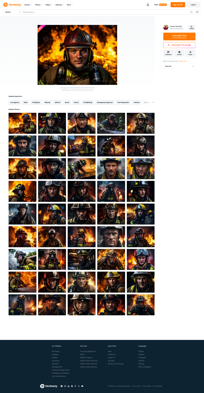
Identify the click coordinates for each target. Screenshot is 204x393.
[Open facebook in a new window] (62, 386)
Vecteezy (55, 354)
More (69, 5)
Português (142, 358)
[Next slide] (151, 102)
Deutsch (141, 361)
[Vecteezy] (12, 5)
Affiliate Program (86, 358)
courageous (14, 102)
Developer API (57, 367)
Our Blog (111, 361)
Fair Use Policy (157, 386)
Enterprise (55, 361)
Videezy (54, 358)
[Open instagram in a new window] (65, 386)
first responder (123, 102)
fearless (137, 102)
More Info (168, 66)
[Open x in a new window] (79, 386)
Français (141, 364)
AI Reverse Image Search (61, 370)
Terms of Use (136, 386)
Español (141, 354)
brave (67, 102)
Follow (192, 29)
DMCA (82, 354)
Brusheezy (55, 351)
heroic (76, 102)
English (141, 351)
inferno (57, 102)
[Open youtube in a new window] (82, 386)
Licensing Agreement (88, 351)
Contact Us (112, 354)
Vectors (27, 5)
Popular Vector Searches (89, 361)
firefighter (36, 102)
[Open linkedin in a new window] (68, 386)
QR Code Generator (59, 376)
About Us (111, 358)
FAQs (110, 351)
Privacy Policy (147, 386)
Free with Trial (179, 36)
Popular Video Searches (88, 367)
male (25, 102)
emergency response (105, 102)
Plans (156, 5)
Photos (37, 5)
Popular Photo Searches (88, 364)
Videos (48, 5)
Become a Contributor (116, 364)
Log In (193, 5)
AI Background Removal (60, 373)
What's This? (183, 61)
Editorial (59, 5)
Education (55, 364)
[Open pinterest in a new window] (72, 386)
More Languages (144, 367)
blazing (47, 102)
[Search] (191, 12)
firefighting (87, 102)
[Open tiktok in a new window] (75, 386)
